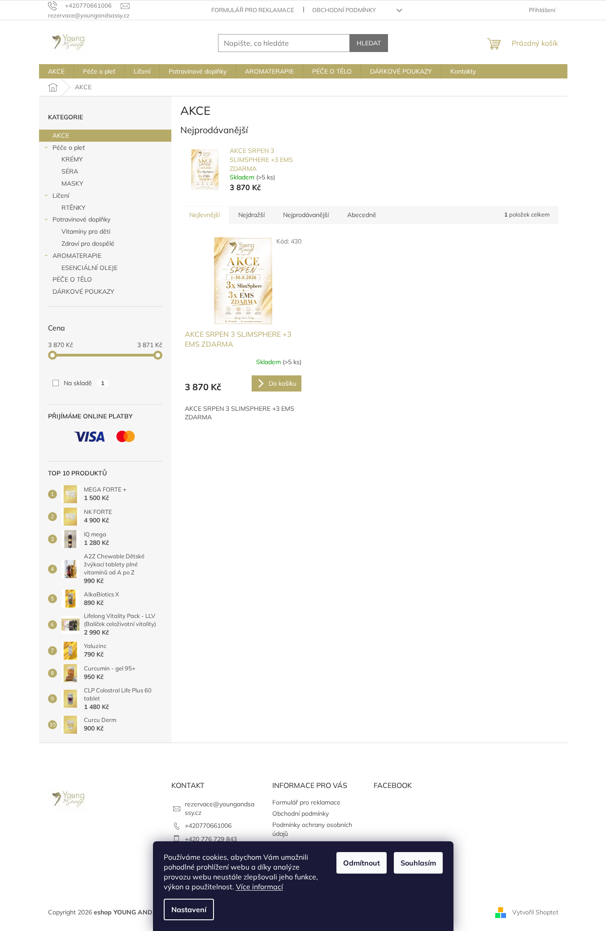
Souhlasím (418, 862)
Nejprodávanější (306, 215)
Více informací (259, 886)
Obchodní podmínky (344, 9)
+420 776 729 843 (211, 839)
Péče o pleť (68, 148)
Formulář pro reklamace (252, 9)
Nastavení (188, 909)
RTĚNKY (73, 208)
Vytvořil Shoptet (535, 912)
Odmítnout (361, 862)
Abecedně (361, 215)
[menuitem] (56, 71)
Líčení (60, 195)
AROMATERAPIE (76, 256)
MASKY (72, 183)
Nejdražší (251, 215)
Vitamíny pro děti (85, 231)
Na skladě (84, 383)
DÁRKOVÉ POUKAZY (83, 291)
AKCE (60, 135)
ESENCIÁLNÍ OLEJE (89, 268)
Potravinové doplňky (81, 219)
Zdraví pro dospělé (87, 243)
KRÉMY (72, 159)
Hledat (369, 43)
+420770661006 (208, 826)
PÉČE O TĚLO (72, 279)
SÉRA (69, 171)
